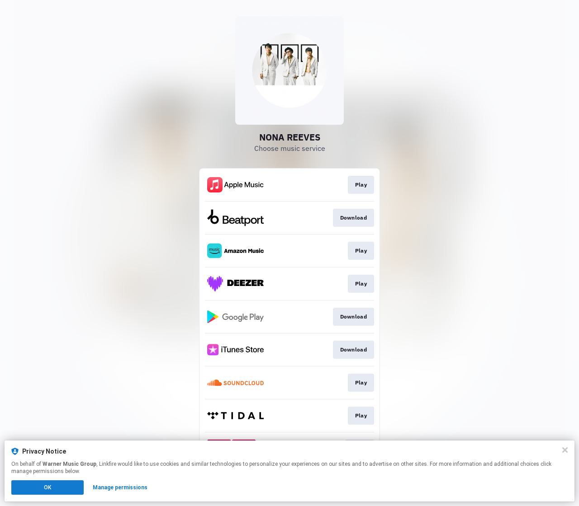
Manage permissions (120, 487)
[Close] (565, 450)
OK (47, 487)
